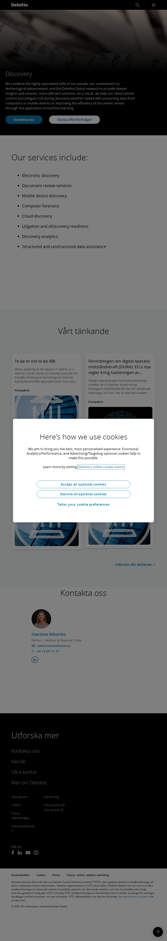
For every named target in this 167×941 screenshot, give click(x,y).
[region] (83, 470)
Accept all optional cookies (83, 484)
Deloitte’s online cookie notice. (101, 467)
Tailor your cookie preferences (83, 504)
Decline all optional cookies (83, 494)
